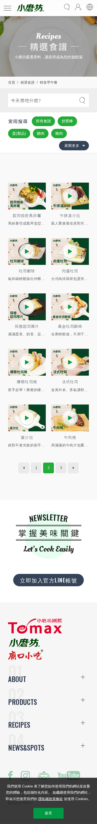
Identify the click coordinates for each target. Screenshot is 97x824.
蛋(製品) (19, 133)
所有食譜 (43, 121)
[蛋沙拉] (27, 417)
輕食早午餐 (48, 82)
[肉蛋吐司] (70, 251)
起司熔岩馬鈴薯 (27, 215)
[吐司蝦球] (27, 251)
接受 (48, 813)
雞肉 (40, 133)
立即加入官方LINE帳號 (48, 580)
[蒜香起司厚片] (27, 306)
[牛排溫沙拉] (70, 196)
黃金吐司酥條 (70, 326)
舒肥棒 (67, 121)
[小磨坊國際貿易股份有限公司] (35, 632)
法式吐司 (70, 381)
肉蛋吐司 (70, 271)
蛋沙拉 (27, 437)
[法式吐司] (70, 362)
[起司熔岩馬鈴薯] (27, 196)
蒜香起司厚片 (27, 326)
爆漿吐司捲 (27, 381)
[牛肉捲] (70, 417)
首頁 (11, 82)
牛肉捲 (70, 437)
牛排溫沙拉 (70, 215)
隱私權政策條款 (50, 799)
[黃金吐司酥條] (70, 306)
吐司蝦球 (27, 271)
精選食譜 (27, 82)
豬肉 (59, 133)
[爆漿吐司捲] (27, 362)
